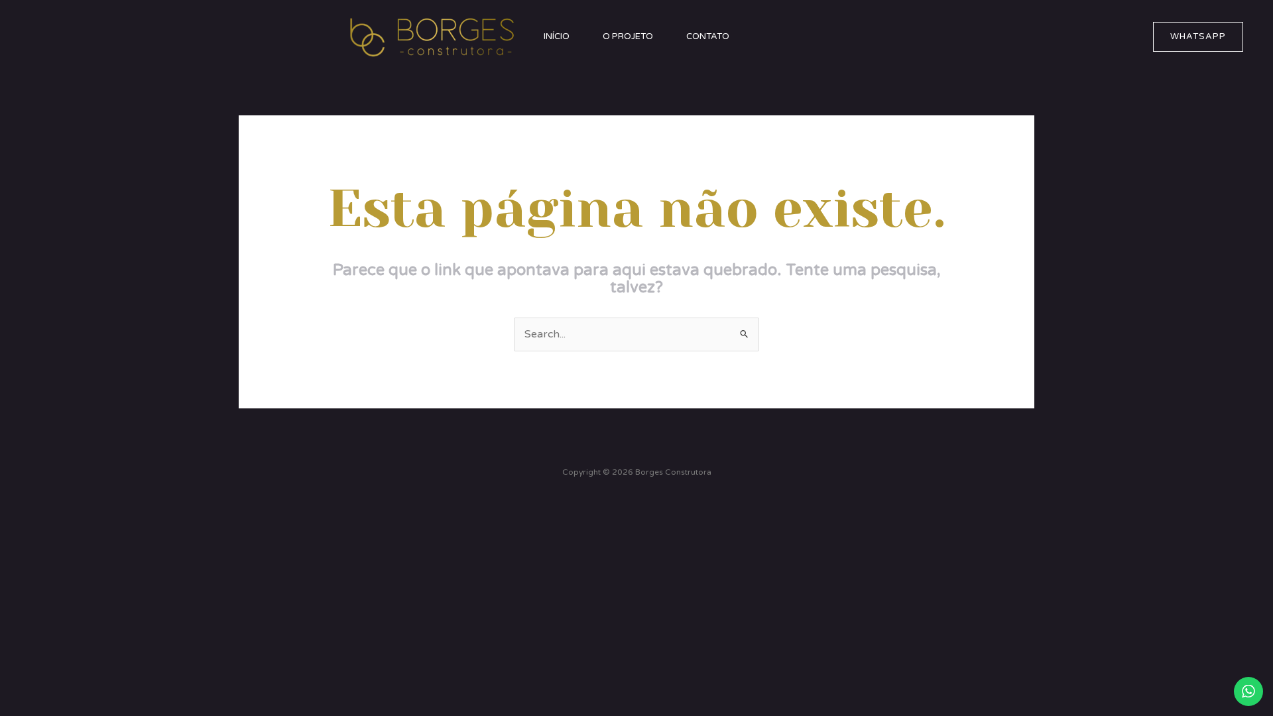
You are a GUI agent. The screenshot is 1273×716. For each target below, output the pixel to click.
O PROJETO (628, 36)
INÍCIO (557, 36)
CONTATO (707, 36)
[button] (1198, 37)
